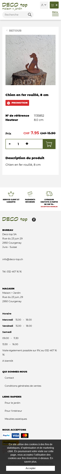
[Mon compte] (44, 5)
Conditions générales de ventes (23, 385)
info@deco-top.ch (12, 259)
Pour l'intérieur (13, 410)
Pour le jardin (12, 402)
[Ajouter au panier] (49, 144)
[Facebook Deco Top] (33, 220)
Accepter (31, 468)
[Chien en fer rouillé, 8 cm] (30, 60)
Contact (9, 377)
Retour (14, 30)
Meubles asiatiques (16, 418)
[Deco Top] (14, 5)
